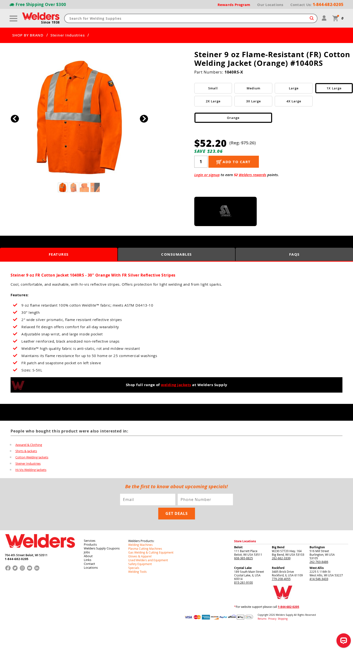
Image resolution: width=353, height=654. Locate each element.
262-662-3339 (281, 558)
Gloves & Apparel (140, 556)
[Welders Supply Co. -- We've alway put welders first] (40, 552)
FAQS (294, 254)
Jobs (87, 552)
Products (90, 544)
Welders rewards (252, 174)
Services (89, 540)
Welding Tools (137, 572)
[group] (79, 117)
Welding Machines (140, 545)
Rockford (278, 568)
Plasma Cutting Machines (145, 548)
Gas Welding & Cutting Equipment (150, 552)
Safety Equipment (140, 564)
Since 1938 (50, 22)
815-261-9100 (243, 582)
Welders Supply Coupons (102, 548)
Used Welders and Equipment (148, 560)
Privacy (272, 618)
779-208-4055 (281, 579)
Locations (91, 567)
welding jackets (176, 384)
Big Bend (278, 547)
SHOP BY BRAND (27, 35)
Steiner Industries (67, 35)
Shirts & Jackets (26, 451)
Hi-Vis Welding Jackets (30, 470)
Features (59, 254)
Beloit (238, 547)
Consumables (176, 254)
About (88, 556)
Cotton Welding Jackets (31, 457)
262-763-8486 (319, 562)
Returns (262, 618)
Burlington (317, 547)
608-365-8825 (243, 558)
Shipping (282, 618)
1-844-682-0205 (17, 559)
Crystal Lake (243, 568)
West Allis (317, 568)
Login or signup (207, 174)
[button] (144, 118)
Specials (133, 568)
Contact (89, 563)
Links (87, 560)
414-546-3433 (319, 579)
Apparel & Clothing (28, 445)
